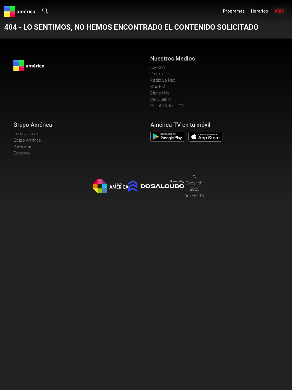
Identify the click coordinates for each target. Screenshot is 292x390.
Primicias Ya (161, 73)
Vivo (280, 11)
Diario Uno (159, 93)
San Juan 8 (160, 99)
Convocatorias (26, 133)
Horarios (259, 11)
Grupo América (27, 140)
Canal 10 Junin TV (167, 105)
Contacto (21, 153)
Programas (234, 11)
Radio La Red (162, 80)
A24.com (158, 67)
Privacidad (23, 146)
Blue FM (157, 86)
